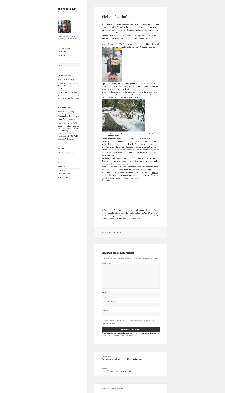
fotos (65, 119)
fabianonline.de (67, 8)
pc (61, 128)
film (78, 116)
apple (69, 112)
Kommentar (107, 263)
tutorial (66, 136)
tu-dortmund (61, 136)
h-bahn (71, 120)
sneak (60, 131)
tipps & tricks (71, 133)
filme (60, 120)
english (66, 114)
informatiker (61, 123)
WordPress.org (63, 177)
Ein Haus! (61, 89)
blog (72, 112)
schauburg (75, 128)
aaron (60, 112)
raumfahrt (69, 128)
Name (104, 292)
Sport (72, 131)
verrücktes (71, 139)
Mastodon (61, 55)
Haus (75, 119)
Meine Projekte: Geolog (66, 80)
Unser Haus (62, 52)
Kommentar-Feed (64, 174)
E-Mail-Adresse (108, 302)
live (69, 126)
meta (77, 126)
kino (75, 122)
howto (78, 119)
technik (65, 133)
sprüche (75, 131)
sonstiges (66, 130)
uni (66, 138)
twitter (71, 135)
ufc (76, 136)
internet (66, 123)
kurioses (61, 126)
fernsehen (74, 116)
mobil (59, 128)
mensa (73, 126)
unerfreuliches (61, 139)
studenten (60, 133)
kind (71, 123)
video (75, 139)
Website (105, 311)
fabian (120, 232)
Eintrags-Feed (62, 170)
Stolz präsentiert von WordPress (112, 388)
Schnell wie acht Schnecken (67, 92)
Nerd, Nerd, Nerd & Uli (65, 48)
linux (67, 126)
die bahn (61, 114)
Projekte (64, 128)
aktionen (65, 112)
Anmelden (61, 167)
